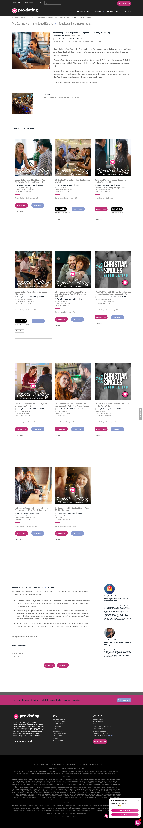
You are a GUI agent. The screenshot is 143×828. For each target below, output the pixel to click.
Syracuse (29, 797)
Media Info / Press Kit (99, 728)
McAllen (58, 787)
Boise (119, 779)
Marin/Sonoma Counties (49, 787)
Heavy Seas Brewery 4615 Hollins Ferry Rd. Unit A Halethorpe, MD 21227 (25, 517)
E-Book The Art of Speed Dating (102, 726)
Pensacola (95, 791)
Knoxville (76, 786)
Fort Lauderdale (21, 784)
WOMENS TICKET (21, 205)
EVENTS (69, 11)
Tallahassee (36, 797)
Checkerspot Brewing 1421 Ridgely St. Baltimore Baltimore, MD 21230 (24, 301)
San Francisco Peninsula (66, 794)
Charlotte (83, 781)
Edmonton (96, 782)
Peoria (100, 791)
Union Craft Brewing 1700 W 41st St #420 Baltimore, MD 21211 (23, 413)
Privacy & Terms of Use (55, 768)
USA (13, 17)
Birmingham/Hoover (112, 779)
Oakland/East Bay (31, 791)
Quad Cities (59, 792)
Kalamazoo (62, 786)
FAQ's (54, 728)
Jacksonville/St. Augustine (51, 786)
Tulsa (69, 797)
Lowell (33, 787)
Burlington (39, 781)
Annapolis (43, 779)
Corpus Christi (39, 782)
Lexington (94, 786)
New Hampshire (74, 789)
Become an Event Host (99, 731)
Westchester (58, 799)
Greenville (80, 784)
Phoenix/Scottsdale (116, 791)
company (97, 11)
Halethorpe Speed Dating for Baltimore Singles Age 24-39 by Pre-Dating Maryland (33, 509)
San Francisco (55, 794)
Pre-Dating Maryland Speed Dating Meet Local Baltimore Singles (52, 23)
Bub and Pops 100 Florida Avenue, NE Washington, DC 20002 (63, 189)
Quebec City (66, 792)
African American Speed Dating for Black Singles (94, 771)
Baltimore (87, 779)
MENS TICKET (38, 205)
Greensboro (73, 784)
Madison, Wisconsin (91, 807)
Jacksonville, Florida (46, 807)
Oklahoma (58, 808)
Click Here (79, 82)
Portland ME (44, 792)
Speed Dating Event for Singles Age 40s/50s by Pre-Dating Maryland (30, 181)
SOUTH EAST (21, 17)
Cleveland (115, 781)
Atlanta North (55, 779)
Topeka (54, 797)
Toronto (59, 797)
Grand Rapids (58, 784)
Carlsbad (59, 781)
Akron (13, 779)
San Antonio (31, 794)
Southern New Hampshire (62, 795)
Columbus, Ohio (87, 805)
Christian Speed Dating (23, 773)
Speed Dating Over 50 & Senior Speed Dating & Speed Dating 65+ (64, 771)
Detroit (86, 782)
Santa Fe (112, 794)
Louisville (28, 787)
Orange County (55, 791)
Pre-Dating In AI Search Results (78, 813)
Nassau (66, 789)
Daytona (62, 782)
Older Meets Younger (110, 773)
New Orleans (82, 789)
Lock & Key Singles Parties (60, 724)
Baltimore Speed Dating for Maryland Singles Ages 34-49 (31, 405)
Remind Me (19, 211)
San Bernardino (40, 794)
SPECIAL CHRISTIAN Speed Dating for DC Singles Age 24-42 (112, 405)
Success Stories (28, 2)
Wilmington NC (71, 799)
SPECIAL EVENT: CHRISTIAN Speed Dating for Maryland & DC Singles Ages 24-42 (113, 293)
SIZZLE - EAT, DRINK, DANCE (58, 17)
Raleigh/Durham (75, 792)
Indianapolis (27, 786)
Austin (68, 779)
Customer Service (98, 719)
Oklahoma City (41, 791)
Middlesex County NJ (93, 787)
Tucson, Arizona (90, 810)
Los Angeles (22, 787)
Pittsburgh (16, 792)
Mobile (115, 787)
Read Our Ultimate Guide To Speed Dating (57, 813)
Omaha (48, 791)
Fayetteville (113, 782)
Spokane (85, 795)
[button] (138, 823)
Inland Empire (34, 786)
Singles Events (16, 2)
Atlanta (49, 779)
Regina (82, 792)
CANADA (53, 805)
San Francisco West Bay (80, 794)
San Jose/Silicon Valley (94, 794)
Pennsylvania (90, 808)
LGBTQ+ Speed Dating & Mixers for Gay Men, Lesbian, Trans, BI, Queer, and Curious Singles (54, 773)
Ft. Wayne (40, 784)
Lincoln (100, 786)
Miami (84, 787)
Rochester (106, 792)
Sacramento (113, 792)
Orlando (63, 791)
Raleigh (16, 810)
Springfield (91, 795)
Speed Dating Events (59, 719)
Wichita (64, 799)
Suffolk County (22, 797)
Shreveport (30, 795)
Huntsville (19, 786)
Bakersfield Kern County (78, 779)
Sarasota (118, 794)
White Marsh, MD (73, 36)
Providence (52, 792)
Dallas (46, 782)
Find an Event (63, 665)
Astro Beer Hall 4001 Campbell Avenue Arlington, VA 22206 (63, 303)
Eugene (107, 782)
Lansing (82, 786)
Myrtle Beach (42, 789)
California (47, 805)
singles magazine (113, 11)
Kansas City (69, 786)
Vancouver (89, 797)
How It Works (57, 726)
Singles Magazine (98, 721)
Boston (16, 781)
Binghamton (102, 779)
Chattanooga (90, 781)
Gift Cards (38, 2)
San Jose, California (54, 810)
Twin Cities (82, 797)
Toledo (49, 797)
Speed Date (49, 3)
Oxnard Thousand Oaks (77, 791)
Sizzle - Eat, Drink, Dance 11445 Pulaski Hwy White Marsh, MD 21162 (78, 41)
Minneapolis (110, 787)
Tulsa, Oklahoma (100, 810)
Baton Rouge (94, 779)
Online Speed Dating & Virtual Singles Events (35, 771)
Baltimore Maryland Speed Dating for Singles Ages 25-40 (110, 181)
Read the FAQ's (17, 653)
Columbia (25, 782)
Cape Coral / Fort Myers (49, 781)
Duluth (90, 782)
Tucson (65, 797)
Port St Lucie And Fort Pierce (27, 792)
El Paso (102, 782)
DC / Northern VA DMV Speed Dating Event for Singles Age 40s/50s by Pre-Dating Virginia (71, 294)
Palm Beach (88, 791)
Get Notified (49, 665)
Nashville (61, 789)
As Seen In (96, 724)
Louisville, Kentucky (79, 807)
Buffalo (33, 781)
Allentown (31, 779)
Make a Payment (58, 740)
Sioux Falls (37, 795)
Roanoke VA (99, 792)
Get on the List (124, 3)
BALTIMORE (42, 17)
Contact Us (16, 656)
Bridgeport (22, 781)
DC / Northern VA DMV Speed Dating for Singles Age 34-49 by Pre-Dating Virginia (72, 405)
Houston (113, 784)
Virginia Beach (96, 797)
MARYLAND (32, 17)
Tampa (83, 810)
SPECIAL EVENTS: (19, 771)
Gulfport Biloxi (87, 784)
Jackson (41, 786)
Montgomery (28, 789)
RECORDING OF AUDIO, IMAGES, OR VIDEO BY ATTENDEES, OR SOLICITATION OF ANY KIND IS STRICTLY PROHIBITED (66, 764)
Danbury (51, 782)
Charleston (77, 781)
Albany (18, 779)
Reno (87, 792)
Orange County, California (73, 808)
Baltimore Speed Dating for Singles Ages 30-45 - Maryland (72, 509)
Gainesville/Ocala (48, 784)
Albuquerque (24, 779)
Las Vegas (88, 786)
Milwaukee (102, 787)
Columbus (31, 782)
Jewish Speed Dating (113, 771)
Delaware (67, 782)
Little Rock (105, 786)
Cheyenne (97, 781)
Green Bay (66, 784)
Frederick (29, 784)
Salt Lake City (23, 794)
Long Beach (113, 786)
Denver (73, 782)
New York (43, 808)
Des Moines (80, 782)
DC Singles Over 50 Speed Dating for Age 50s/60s (72, 181)
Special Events (57, 736)
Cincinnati (109, 781)
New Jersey (28, 808)
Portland (38, 792)
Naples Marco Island (52, 789)
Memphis (79, 787)
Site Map (64, 768)
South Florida (51, 795)
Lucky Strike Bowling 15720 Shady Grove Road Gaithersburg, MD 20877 (24, 189)
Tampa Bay (43, 797)
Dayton (56, 782)
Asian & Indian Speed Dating (85, 773)
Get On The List (140, 414)
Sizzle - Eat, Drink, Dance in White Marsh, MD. (61, 98)
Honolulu (107, 784)
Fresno (35, 784)
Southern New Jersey (76, 795)
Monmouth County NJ (18, 789)
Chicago (104, 781)
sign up (128, 11)
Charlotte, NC (60, 805)
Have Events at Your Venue (100, 733)
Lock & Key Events (72, 768)
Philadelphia (107, 791)
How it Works (83, 11)
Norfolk (98, 789)
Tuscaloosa (75, 797)
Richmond (92, 792)
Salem (17, 794)
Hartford (101, 784)
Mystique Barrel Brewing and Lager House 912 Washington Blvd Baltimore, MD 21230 (110, 189)
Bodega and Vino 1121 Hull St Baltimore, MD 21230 (62, 517)
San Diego (47, 794)
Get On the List (124, 700)
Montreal (35, 789)
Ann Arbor (37, 779)
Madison (39, 787)
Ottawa (68, 791)
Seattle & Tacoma (65, 810)
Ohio (53, 808)
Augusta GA (63, 779)
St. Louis (73, 810)
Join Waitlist (61, 209)
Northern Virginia (21, 791)
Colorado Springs (17, 782)
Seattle (24, 795)
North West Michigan (106, 789)
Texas (78, 810)
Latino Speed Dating (99, 773)
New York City (91, 789)
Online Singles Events (59, 721)
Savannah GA (17, 795)
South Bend (44, 795)
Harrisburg (95, 784)
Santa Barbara (105, 794)
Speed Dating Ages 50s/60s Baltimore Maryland (31, 293)
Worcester (79, 799)
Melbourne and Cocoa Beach (68, 787)
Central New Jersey (68, 781)
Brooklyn (28, 781)
